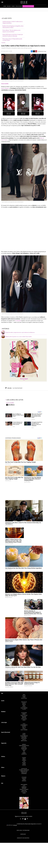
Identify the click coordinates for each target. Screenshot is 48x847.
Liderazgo (24, 778)
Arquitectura (24, 772)
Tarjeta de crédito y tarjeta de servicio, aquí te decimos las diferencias (20, 332)
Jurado (24, 720)
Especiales (24, 780)
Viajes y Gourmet (24, 707)
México (24, 759)
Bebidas (24, 714)
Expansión (3, 743)
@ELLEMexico (11, 404)
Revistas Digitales (28, 6)
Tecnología (24, 749)
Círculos (24, 704)
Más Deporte (24, 738)
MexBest (3, 711)
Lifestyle (24, 739)
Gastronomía (24, 712)
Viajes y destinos (24, 715)
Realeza (24, 703)
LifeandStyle (24, 754)
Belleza (9, 6)
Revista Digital (24, 378)
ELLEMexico (20, 819)
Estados (24, 762)
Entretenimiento (24, 725)
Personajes (24, 716)
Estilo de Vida (24, 718)
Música (24, 728)
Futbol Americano (24, 735)
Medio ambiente (24, 784)
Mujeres (24, 752)
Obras (24, 750)
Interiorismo (24, 773)
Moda (5, 6)
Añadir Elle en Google (43, 51)
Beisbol (24, 734)
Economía (24, 746)
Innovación (24, 790)
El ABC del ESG (24, 791)
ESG (24, 751)
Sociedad (24, 765)
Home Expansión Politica (24, 745)
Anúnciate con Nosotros (23, 838)
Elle (2, 693)
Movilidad (24, 788)
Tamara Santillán (10, 403)
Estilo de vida (19, 6)
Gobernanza (24, 787)
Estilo (24, 723)
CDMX (24, 761)
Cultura (24, 709)
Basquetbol (24, 737)
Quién (2, 700)
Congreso (24, 760)
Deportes (24, 726)
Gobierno (24, 757)
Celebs (13, 6)
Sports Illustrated (5, 732)
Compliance (23, 834)
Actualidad (24, 777)
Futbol (24, 733)
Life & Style (4, 722)
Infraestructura (24, 771)
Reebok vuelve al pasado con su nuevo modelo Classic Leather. (19, 336)
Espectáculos (24, 701)
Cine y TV (24, 727)
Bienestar (24, 717)
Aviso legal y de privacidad (23, 830)
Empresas (24, 744)
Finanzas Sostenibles (24, 789)
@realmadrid (18, 320)
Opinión (24, 763)
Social (24, 785)
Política (3, 756)
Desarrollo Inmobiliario (24, 769)
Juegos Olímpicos (5, 88)
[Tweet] (34, 51)
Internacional (24, 748)
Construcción (24, 768)
